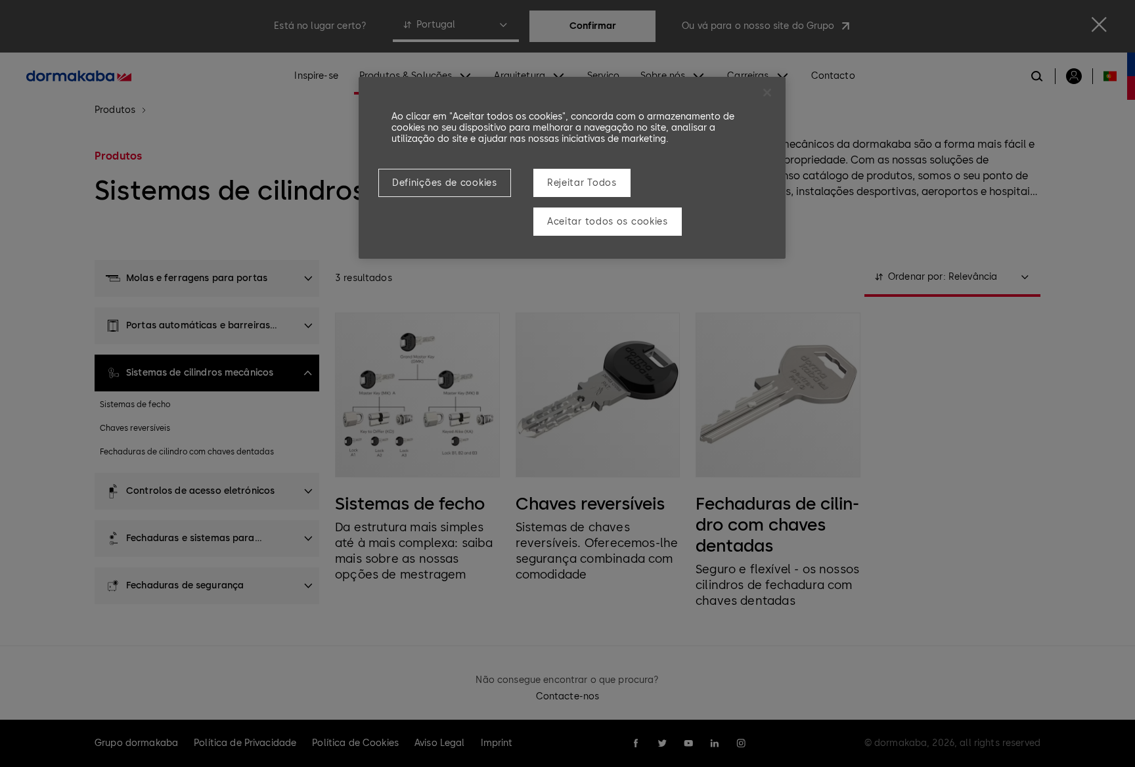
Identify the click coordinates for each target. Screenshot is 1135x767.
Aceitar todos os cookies (607, 221)
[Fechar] (767, 92)
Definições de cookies (444, 182)
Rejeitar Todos (582, 182)
